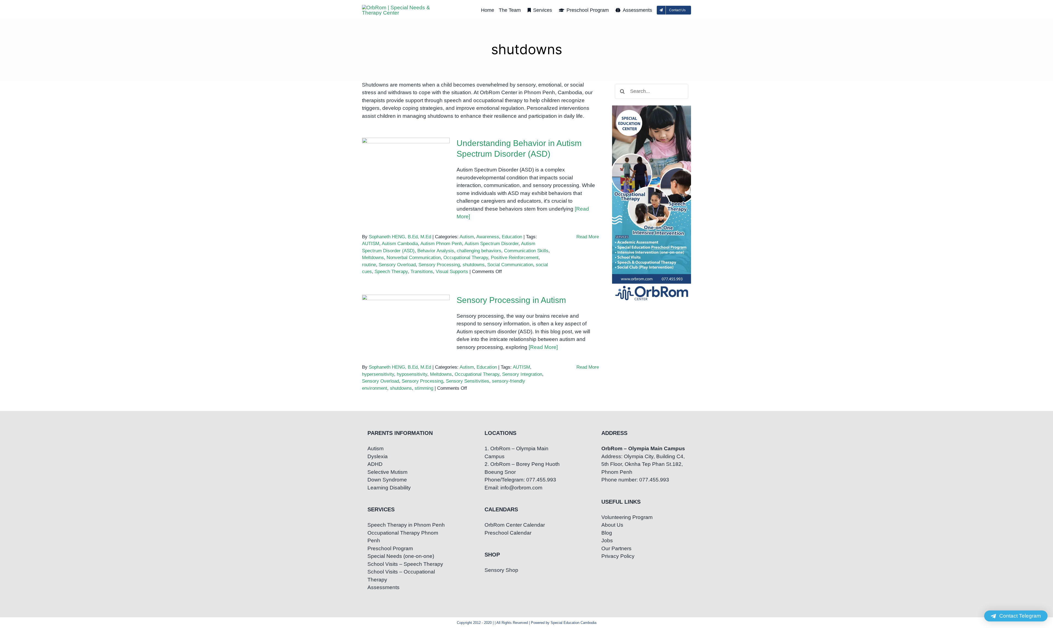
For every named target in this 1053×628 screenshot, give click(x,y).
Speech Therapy (391, 271)
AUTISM (370, 243)
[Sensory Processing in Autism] (406, 322)
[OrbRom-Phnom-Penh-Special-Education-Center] (400, 7)
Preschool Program (390, 548)
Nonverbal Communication (414, 257)
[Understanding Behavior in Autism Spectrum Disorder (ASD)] (406, 165)
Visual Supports (452, 271)
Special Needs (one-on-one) (400, 556)
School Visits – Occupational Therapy (401, 576)
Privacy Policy (618, 556)
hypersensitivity (378, 374)
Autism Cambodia (400, 243)
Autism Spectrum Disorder (492, 243)
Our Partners (616, 548)
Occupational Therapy (465, 257)
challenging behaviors (479, 250)
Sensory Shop (501, 570)
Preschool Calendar (508, 533)
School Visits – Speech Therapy (405, 564)
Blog (606, 533)
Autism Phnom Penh (441, 243)
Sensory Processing (439, 264)
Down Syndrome (387, 480)
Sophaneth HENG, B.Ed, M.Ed (400, 236)
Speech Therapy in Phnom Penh (406, 525)
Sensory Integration (522, 374)
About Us (612, 525)
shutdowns (474, 264)
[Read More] (543, 347)
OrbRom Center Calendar (515, 525)
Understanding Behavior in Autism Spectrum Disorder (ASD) (406, 152)
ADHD (375, 464)
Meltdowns (373, 257)
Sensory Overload (397, 264)
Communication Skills (526, 250)
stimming (424, 388)
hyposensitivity (412, 374)
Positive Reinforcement (515, 257)
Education (512, 236)
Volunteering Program (627, 517)
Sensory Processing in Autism (406, 313)
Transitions (422, 271)
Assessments (383, 587)
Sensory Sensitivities (467, 381)
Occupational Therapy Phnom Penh (402, 537)
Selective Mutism (387, 472)
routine (369, 264)
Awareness (487, 236)
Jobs (607, 540)
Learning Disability (389, 488)
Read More (587, 236)
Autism (467, 236)
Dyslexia (377, 456)
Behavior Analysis (435, 250)
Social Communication (510, 264)
